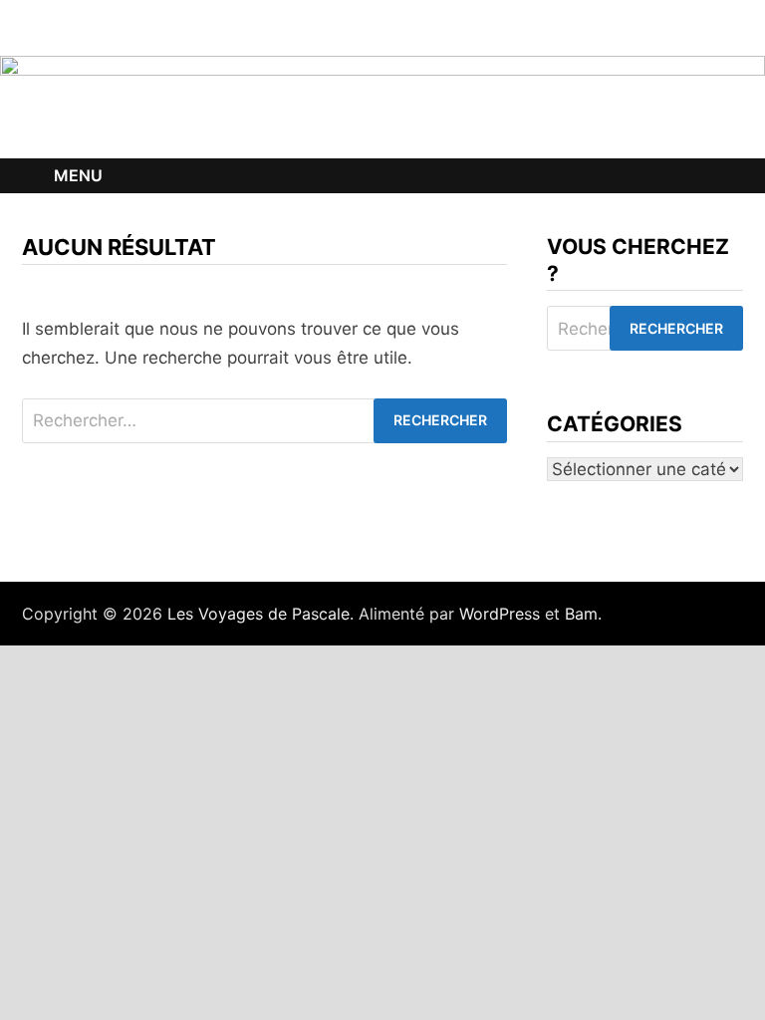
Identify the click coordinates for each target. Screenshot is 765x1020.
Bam (581, 614)
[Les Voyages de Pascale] (382, 106)
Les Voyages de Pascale (258, 614)
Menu (78, 175)
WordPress (499, 614)
